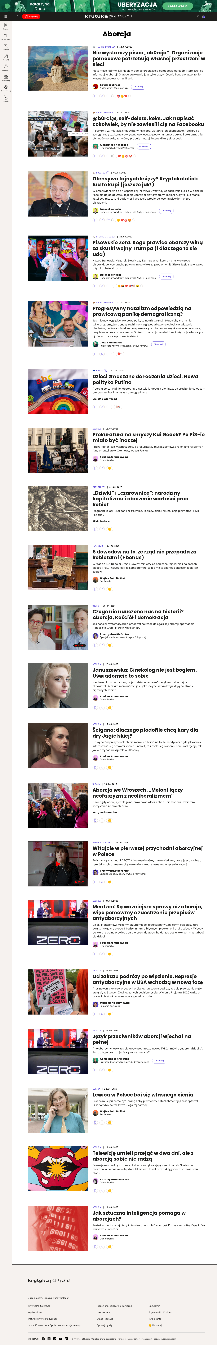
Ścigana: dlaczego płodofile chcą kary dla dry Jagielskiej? (145, 733)
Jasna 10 (6, 60)
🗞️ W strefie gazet (104, 237)
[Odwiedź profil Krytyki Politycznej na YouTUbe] (60, 1339)
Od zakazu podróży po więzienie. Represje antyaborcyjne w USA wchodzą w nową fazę (148, 979)
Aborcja (97, 429)
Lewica (96, 1089)
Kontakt (6, 101)
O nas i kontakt (105, 1318)
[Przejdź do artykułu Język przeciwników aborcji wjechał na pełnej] (58, 1051)
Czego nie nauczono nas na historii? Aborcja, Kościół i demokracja (138, 614)
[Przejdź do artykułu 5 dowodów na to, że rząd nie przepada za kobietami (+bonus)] (58, 567)
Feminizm (98, 546)
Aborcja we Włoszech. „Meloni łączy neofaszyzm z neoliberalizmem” (138, 793)
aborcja (97, 1147)
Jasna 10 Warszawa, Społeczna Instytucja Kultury (54, 1325)
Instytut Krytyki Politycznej (42, 1318)
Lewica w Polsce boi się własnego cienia (143, 1094)
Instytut (6, 50)
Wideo (96, 606)
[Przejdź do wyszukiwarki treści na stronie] (17, 16)
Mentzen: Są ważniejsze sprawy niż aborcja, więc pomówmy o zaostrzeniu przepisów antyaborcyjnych (147, 912)
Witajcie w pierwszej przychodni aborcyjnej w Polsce (148, 851)
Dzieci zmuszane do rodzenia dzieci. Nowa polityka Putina (145, 379)
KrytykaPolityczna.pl (39, 1305)
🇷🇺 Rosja (98, 370)
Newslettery (6, 81)
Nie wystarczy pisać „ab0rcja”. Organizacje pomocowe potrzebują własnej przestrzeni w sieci (149, 58)
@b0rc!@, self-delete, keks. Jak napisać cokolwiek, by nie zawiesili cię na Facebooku (148, 121)
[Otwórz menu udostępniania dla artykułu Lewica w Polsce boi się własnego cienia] (102, 1123)
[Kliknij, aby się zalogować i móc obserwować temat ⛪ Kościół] (107, 172)
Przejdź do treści (15, 4)
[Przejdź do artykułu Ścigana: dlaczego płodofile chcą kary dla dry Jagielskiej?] (58, 745)
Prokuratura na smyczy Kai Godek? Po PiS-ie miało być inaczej (149, 437)
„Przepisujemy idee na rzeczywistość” (48, 1297)
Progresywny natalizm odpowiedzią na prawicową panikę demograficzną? (142, 311)
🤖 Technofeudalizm (104, 47)
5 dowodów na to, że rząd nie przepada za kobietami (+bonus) (145, 554)
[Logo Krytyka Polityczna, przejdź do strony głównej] (108, 16)
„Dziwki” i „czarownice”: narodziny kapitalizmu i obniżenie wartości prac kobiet (140, 499)
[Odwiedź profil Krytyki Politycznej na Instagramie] (49, 1339)
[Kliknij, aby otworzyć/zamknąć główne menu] (6, 16)
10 (111, 286)
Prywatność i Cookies (160, 1312)
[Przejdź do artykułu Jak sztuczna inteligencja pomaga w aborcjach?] (58, 1228)
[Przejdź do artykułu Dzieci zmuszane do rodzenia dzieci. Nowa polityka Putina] (58, 391)
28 (112, 156)
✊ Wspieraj (155, 1325)
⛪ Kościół (99, 173)
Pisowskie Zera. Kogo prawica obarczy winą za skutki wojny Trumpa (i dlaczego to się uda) (148, 248)
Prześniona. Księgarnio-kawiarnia (114, 1305)
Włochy (96, 784)
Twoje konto (155, 1318)
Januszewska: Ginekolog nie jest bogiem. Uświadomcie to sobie (145, 673)
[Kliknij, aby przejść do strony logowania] (198, 16)
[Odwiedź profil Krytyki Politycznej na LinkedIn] (66, 1339)
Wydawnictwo (6, 39)
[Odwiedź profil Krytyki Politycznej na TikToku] (55, 1339)
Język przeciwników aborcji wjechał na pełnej (142, 1039)
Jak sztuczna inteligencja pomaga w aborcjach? (139, 1216)
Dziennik (6, 29)
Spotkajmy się (6, 91)
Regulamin (154, 1305)
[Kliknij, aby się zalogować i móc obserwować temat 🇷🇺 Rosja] (105, 370)
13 (111, 354)
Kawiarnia (5, 70)
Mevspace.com (145, 1339)
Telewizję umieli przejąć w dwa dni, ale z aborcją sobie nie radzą (143, 1156)
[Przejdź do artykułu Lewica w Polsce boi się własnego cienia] (58, 1110)
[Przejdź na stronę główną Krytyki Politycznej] (49, 1281)
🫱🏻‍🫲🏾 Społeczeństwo (103, 112)
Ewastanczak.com (168, 1339)
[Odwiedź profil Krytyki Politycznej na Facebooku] (43, 1339)
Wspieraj (33, 16)
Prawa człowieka (102, 842)
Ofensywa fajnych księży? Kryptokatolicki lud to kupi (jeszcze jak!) (146, 181)
